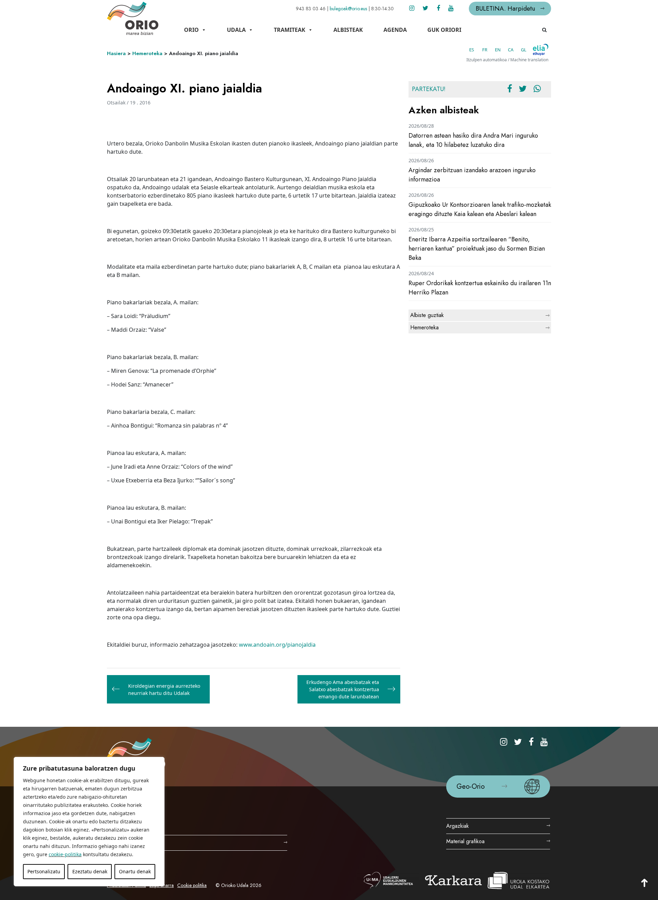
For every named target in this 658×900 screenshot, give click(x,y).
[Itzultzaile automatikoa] (541, 49)
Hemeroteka (147, 53)
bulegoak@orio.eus (348, 8)
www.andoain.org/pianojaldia (277, 644)
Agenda (395, 30)
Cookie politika (192, 885)
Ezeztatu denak (89, 871)
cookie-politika (65, 854)
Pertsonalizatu (43, 871)
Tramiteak (289, 30)
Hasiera (116, 53)
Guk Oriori (444, 30)
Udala (236, 30)
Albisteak (348, 30)
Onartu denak (135, 871)
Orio (191, 30)
